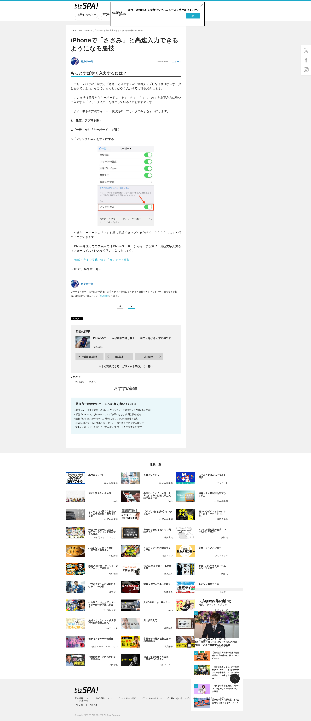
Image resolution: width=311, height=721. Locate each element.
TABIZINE (79, 705)
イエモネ (93, 705)
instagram (306, 70)
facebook (306, 60)
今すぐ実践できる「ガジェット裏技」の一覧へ (126, 366)
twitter (306, 50)
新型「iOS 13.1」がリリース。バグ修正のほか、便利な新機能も (108, 414)
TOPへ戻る (235, 679)
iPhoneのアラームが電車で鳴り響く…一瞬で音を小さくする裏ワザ (109, 423)
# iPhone (80, 382)
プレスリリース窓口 (126, 698)
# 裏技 (92, 382)
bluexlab (104, 295)
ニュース (176, 61)
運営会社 (210, 698)
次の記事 (148, 356)
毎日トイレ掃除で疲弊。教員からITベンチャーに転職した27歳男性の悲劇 (112, 410)
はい (193, 15)
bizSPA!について (104, 698)
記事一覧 (84, 700)
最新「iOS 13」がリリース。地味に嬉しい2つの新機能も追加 (106, 418)
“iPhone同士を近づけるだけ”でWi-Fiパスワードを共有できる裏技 (108, 427)
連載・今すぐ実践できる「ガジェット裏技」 (103, 259)
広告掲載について (83, 698)
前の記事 (119, 356)
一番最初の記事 (90, 356)
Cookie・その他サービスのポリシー (184, 698)
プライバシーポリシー (151, 698)
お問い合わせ (226, 698)
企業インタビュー (87, 14)
